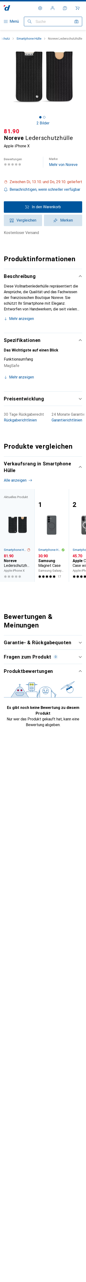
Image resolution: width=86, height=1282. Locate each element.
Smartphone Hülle (28, 38)
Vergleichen (26, 220)
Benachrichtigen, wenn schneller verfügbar (45, 189)
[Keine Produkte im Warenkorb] (77, 8)
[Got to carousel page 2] (44, 117)
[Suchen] (29, 21)
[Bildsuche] (76, 21)
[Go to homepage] (7, 8)
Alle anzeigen (15, 480)
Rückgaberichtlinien (20, 420)
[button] (43, 182)
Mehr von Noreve (63, 162)
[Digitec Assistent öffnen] (65, 8)
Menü (14, 21)
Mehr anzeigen (21, 318)
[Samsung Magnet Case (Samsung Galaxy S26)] (51, 535)
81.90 (12, 131)
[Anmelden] (52, 8)
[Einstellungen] (40, 8)
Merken (66, 220)
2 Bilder (43, 123)
